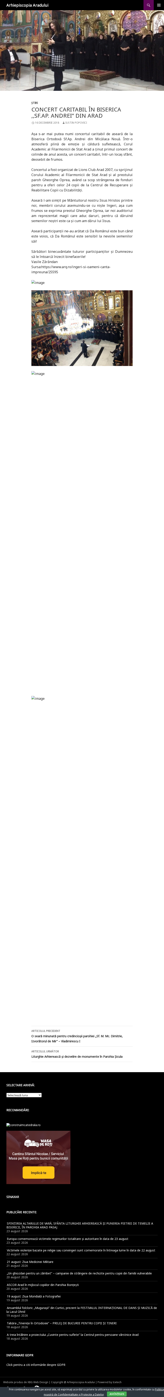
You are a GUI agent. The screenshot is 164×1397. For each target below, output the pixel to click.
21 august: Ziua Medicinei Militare (30, 1262)
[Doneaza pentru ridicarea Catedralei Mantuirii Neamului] (23, 1125)
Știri (34, 103)
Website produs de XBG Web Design (25, 1382)
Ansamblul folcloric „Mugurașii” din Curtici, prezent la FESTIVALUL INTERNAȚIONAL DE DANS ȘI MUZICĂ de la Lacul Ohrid (81, 1310)
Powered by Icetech (110, 1382)
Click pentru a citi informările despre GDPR (35, 1365)
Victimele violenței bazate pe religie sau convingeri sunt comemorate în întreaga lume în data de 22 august (81, 1250)
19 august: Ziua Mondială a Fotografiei (34, 1296)
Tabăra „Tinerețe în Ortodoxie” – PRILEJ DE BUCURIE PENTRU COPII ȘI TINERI (62, 1323)
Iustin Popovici (76, 122)
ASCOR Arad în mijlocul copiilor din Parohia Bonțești (43, 1285)
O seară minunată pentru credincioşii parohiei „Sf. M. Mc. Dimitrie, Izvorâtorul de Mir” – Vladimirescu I (77, 1036)
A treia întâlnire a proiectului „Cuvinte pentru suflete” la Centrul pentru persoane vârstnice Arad (73, 1335)
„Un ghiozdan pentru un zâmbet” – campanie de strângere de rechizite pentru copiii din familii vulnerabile (79, 1273)
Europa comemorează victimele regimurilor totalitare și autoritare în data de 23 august (67, 1239)
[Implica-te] (38, 1157)
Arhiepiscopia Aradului (27, 5)
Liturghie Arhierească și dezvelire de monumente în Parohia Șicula (77, 1054)
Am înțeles (117, 1394)
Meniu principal (159, 5)
